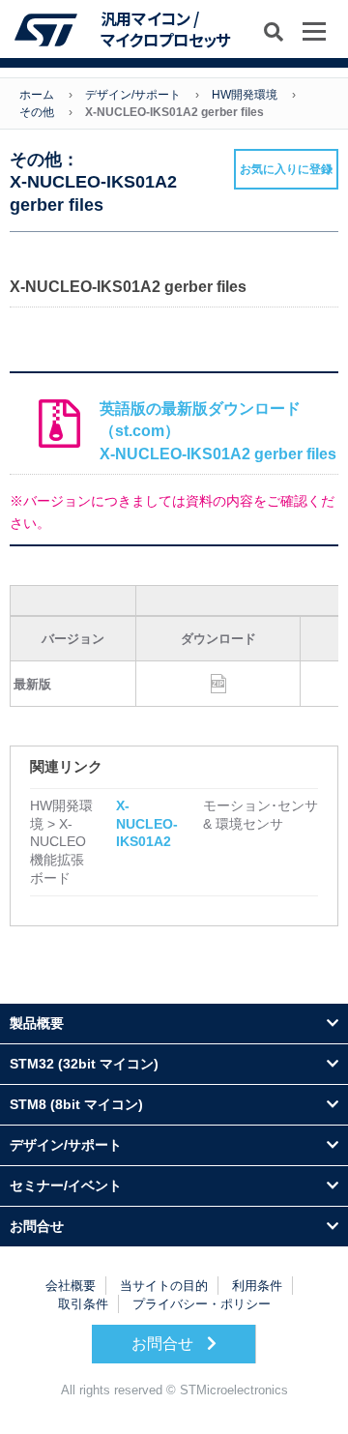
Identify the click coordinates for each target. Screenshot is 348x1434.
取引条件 (83, 1304)
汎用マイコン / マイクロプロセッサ (166, 29)
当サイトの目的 (164, 1285)
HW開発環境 (244, 95)
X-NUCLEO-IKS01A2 (147, 823)
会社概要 (70, 1285)
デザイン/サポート (133, 95)
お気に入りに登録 (286, 169)
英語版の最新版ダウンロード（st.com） (218, 431)
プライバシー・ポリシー (201, 1304)
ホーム (36, 95)
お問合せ (164, 1343)
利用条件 (257, 1285)
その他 (36, 112)
